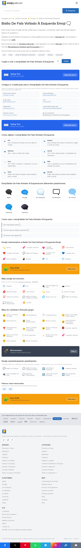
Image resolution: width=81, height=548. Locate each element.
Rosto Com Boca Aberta (49, 328)
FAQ (43, 503)
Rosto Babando (29, 315)
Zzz (45, 259)
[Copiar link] (66, 545)
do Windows (6, 490)
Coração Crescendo (47, 247)
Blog (43, 497)
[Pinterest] (12, 440)
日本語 (5, 422)
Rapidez (66, 259)
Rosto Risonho (9, 320)
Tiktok (4, 503)
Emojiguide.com (7, 18)
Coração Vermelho (11, 253)
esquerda (59, 55)
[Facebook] (3, 440)
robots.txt (76, 539)
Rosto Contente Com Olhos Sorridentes (29, 329)
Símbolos (5, 457)
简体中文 (75, 419)
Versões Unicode (47, 490)
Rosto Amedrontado (28, 321)
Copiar (66, 61)
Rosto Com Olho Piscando (10, 335)
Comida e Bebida (8, 470)
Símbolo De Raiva (10, 296)
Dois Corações (10, 259)
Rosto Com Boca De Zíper (10, 315)
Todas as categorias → (49, 473)
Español (13, 419)
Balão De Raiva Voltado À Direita (29, 297)
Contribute (5, 511)
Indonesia (33, 422)
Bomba (26, 259)
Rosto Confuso (49, 320)
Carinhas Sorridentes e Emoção (52, 464)
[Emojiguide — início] (4, 431)
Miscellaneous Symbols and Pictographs (56, 115)
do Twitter (5, 494)
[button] (20, 94)
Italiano (38, 419)
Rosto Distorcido (29, 335)
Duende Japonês (69, 328)
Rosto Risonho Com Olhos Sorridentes (69, 321)
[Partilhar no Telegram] (45, 545)
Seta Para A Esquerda (48, 368)
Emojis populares (47, 494)
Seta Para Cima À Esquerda (49, 374)
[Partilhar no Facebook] (5, 545)
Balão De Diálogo (30, 253)
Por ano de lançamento (50, 487)
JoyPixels (5, 500)
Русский (66, 419)
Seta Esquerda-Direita (69, 374)
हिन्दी (26, 422)
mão (4, 389)
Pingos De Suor (49, 296)
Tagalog (42, 422)
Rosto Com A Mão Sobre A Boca (70, 315)
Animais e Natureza (8, 467)
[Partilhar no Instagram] (56, 545)
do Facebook (6, 487)
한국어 (13, 422)
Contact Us (5, 527)
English (5, 419)
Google (4, 484)
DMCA (4, 523)
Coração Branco (49, 315)
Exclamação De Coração (10, 328)
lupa (10, 389)
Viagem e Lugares (48, 460)
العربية (20, 422)
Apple (4, 481)
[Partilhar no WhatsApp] (35, 545)
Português (57, 419)
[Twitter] (8, 440)
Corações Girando (30, 247)
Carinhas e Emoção (21, 18)
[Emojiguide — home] (12, 3)
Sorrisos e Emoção (8, 464)
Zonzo (7, 247)
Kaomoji (44, 500)
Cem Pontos (68, 247)
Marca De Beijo (10, 291)
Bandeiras (5, 451)
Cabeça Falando (69, 368)
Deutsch (22, 419)
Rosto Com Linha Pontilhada (49, 335)
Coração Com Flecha (48, 253)
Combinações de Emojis (50, 481)
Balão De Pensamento (9, 303)
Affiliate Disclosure (8, 520)
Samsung (5, 497)
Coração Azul (68, 253)
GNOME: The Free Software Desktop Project (17, 530)
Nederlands (47, 419)
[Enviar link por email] (76, 545)
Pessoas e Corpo (8, 448)
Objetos (4, 454)
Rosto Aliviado (9, 341)
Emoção (33, 18)
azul (4, 55)
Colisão (26, 302)
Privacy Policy (6, 517)
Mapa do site (68, 539)
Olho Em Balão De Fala (50, 286)
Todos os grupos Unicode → (11, 473)
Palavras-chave (47, 484)
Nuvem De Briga (68, 291)
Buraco (66, 286)
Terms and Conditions (9, 514)
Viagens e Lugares (8, 460)
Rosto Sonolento (30, 341)
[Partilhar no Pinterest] (25, 545)
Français (30, 419)
